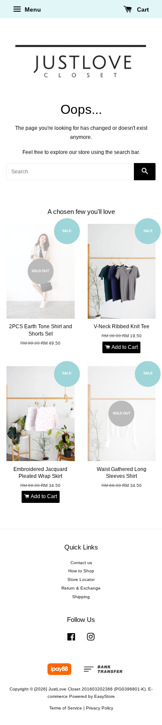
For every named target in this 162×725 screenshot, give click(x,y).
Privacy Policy (99, 708)
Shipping (81, 596)
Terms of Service (65, 708)
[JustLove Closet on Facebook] (71, 639)
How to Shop (81, 570)
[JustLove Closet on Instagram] (90, 639)
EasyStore (104, 696)
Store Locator (81, 579)
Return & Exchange (81, 588)
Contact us (81, 562)
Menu (32, 9)
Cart (142, 9)
